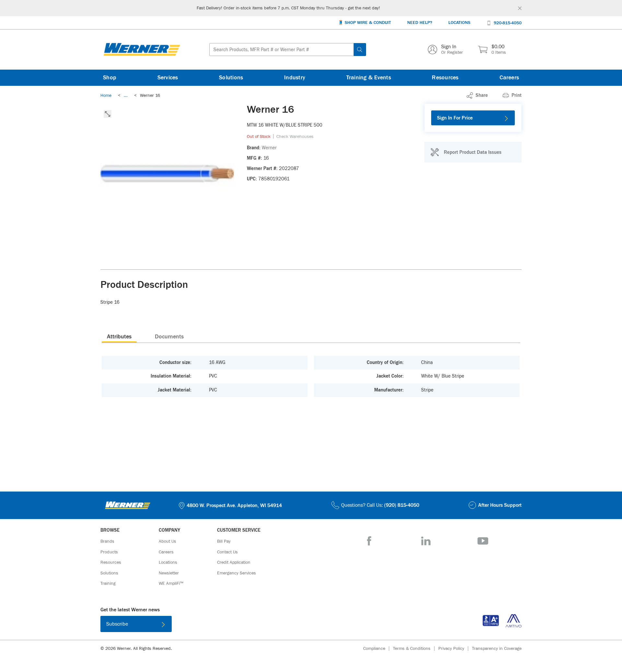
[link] (126, 95)
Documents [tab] (169, 337)
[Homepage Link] (141, 49)
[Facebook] (369, 541)
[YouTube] (483, 541)
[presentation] (119, 336)
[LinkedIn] (426, 541)
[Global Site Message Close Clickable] (520, 8)
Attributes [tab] (119, 337)
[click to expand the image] (107, 114)
